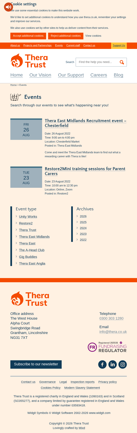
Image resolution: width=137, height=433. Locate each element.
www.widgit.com (99, 413)
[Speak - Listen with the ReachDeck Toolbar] (8, 7)
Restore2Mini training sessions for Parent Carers (85, 171)
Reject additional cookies (66, 35)
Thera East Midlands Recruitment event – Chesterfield (85, 123)
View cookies (93, 35)
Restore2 (62, 193)
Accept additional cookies (28, 35)
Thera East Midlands (69, 145)
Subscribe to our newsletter (36, 364)
